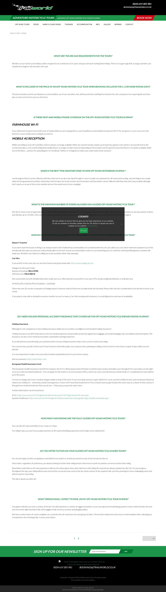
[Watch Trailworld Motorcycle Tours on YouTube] (154, 11)
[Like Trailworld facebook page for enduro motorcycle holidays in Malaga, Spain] (78, 573)
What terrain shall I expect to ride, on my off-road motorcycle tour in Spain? (83, 499)
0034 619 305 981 (141, 3)
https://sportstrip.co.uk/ (37, 359)
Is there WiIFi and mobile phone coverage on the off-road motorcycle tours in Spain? (83, 117)
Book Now (144, 17)
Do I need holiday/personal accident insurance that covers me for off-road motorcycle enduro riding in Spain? (83, 316)
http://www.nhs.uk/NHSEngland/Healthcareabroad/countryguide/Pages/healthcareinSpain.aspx (69, 398)
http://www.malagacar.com (82, 263)
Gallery (107, 24)
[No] (121, 224)
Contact (129, 24)
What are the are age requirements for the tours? (83, 56)
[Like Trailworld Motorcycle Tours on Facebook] (149, 11)
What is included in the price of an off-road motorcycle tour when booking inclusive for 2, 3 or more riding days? (83, 86)
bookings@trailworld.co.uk (137, 7)
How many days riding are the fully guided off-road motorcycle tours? (83, 418)
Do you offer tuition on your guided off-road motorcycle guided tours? (83, 451)
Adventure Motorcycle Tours (33, 18)
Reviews (118, 24)
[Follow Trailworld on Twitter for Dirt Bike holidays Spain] (83, 573)
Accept (84, 230)
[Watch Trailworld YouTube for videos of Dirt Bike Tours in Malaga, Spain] (88, 573)
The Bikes (69, 24)
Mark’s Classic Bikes (52, 24)
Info (98, 24)
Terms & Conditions (88, 580)
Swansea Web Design (85, 589)
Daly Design (100, 589)
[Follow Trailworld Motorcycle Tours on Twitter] (151, 11)
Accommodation (84, 24)
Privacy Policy (75, 580)
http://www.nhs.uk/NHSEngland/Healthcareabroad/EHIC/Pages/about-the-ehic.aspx (53, 395)
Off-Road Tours (22, 24)
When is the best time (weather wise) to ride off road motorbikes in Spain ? (82, 171)
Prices (36, 24)
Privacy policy (92, 226)
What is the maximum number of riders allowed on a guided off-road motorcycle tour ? (83, 204)
